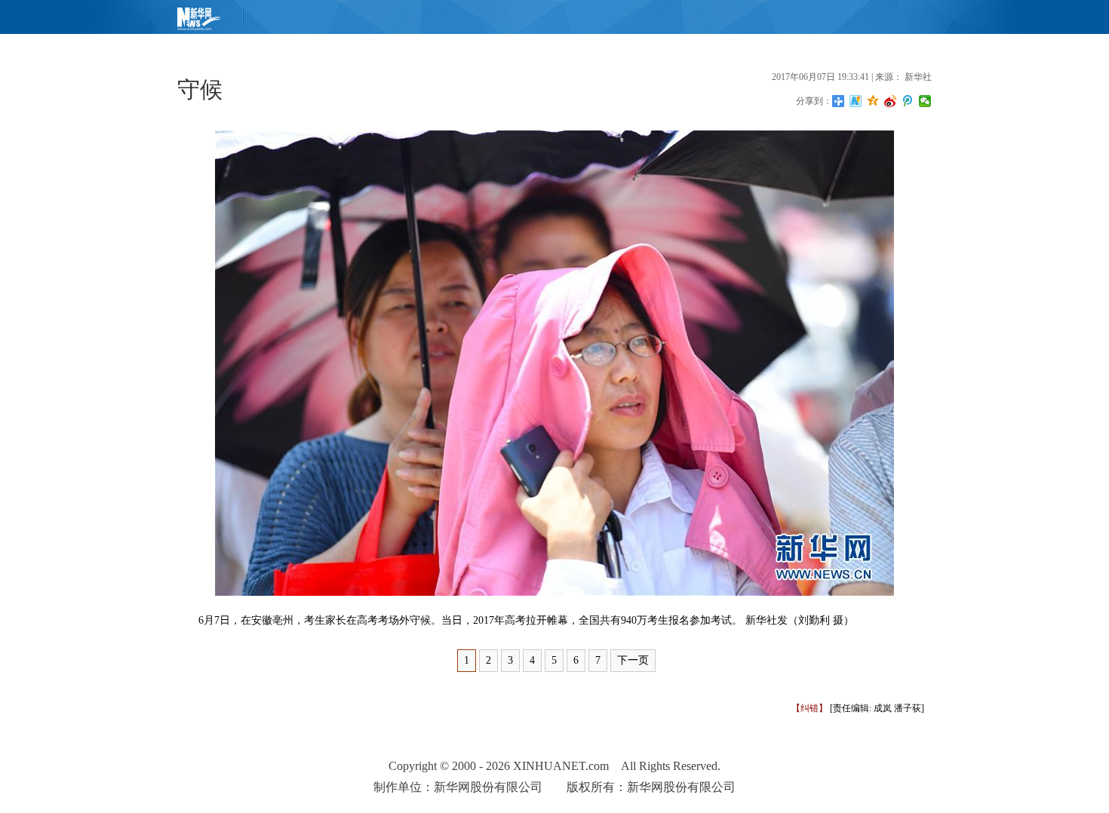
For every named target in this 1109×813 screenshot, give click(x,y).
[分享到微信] (925, 101)
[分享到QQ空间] (873, 101)
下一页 (633, 660)
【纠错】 (809, 708)
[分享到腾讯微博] (908, 101)
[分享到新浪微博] (890, 101)
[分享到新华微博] (855, 101)
